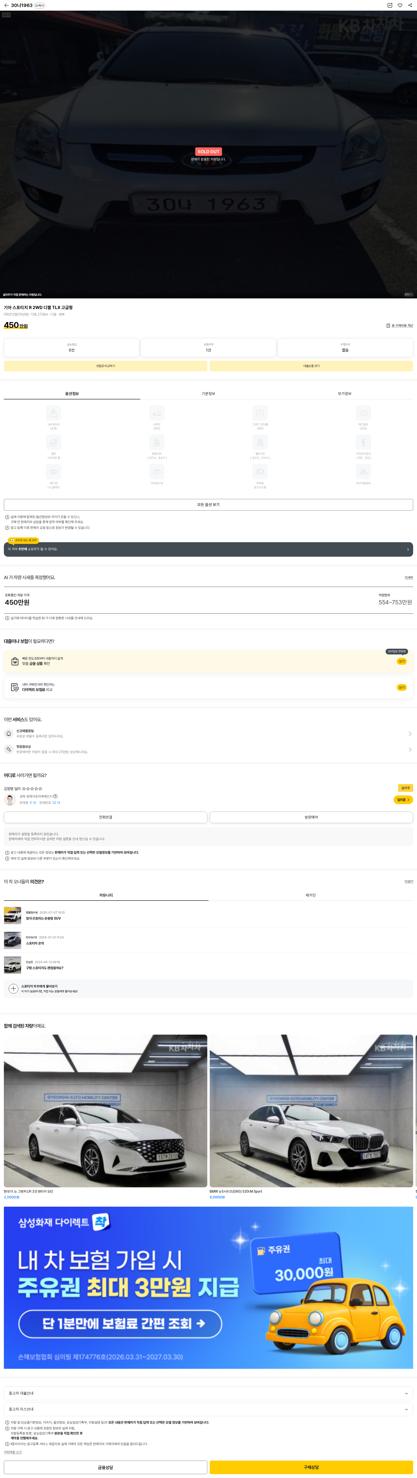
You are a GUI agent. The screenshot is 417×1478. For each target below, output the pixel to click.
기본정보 (208, 393)
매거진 (311, 895)
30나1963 (27, 5)
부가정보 (345, 393)
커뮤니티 (106, 895)
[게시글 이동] (208, 915)
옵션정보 (72, 393)
